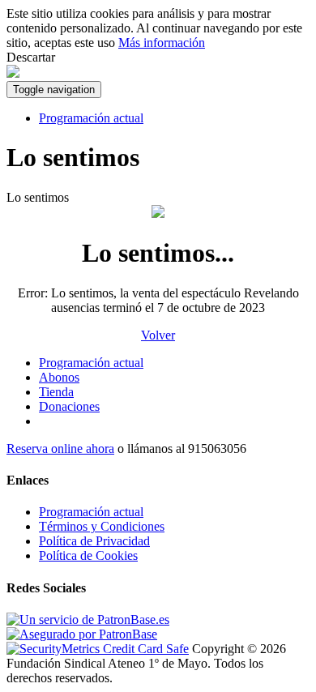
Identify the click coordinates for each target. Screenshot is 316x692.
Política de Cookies (88, 555)
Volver (158, 335)
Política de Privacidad (94, 541)
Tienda (56, 392)
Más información (161, 42)
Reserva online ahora (60, 448)
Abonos (59, 377)
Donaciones (69, 406)
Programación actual (91, 118)
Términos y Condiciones (101, 526)
